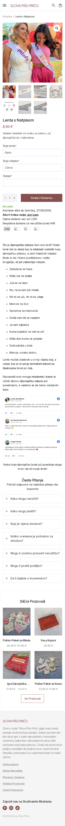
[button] (56, 28)
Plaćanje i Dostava (13, 777)
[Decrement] (5, 198)
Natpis (7, 176)
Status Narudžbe (12, 771)
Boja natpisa (11, 161)
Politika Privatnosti (14, 783)
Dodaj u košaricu (41, 198)
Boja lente (10, 145)
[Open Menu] (4, 5)
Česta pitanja (10, 764)
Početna (7, 16)
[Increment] (14, 198)
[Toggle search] (53, 5)
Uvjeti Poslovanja (13, 790)
